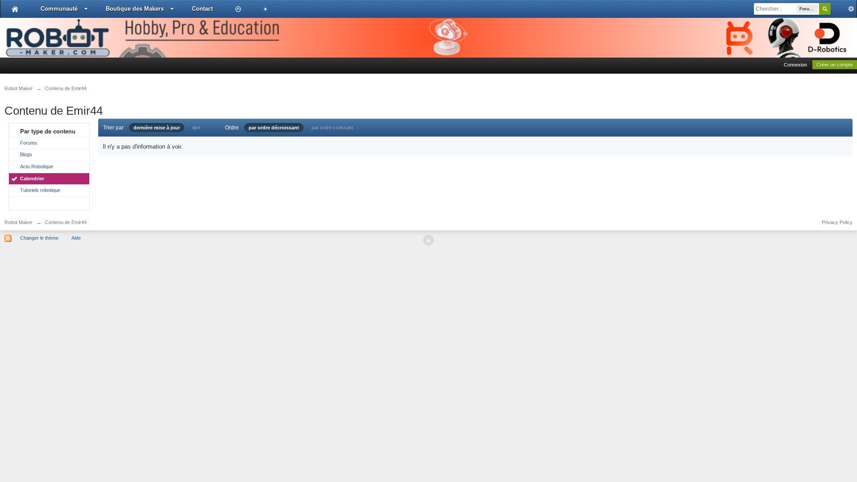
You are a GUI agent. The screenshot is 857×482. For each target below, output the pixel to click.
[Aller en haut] (428, 240)
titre (196, 127)
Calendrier (32, 178)
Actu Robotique (36, 166)
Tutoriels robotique (40, 190)
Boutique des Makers (135, 8)
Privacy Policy (837, 222)
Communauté (59, 8)
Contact (202, 8)
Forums (28, 142)
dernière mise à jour (156, 127)
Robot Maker (18, 222)
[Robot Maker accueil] (14, 9)
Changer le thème (39, 238)
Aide (76, 238)
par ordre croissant (332, 127)
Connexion (795, 64)
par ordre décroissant (274, 127)
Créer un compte (834, 64)
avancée (843, 9)
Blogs (26, 154)
